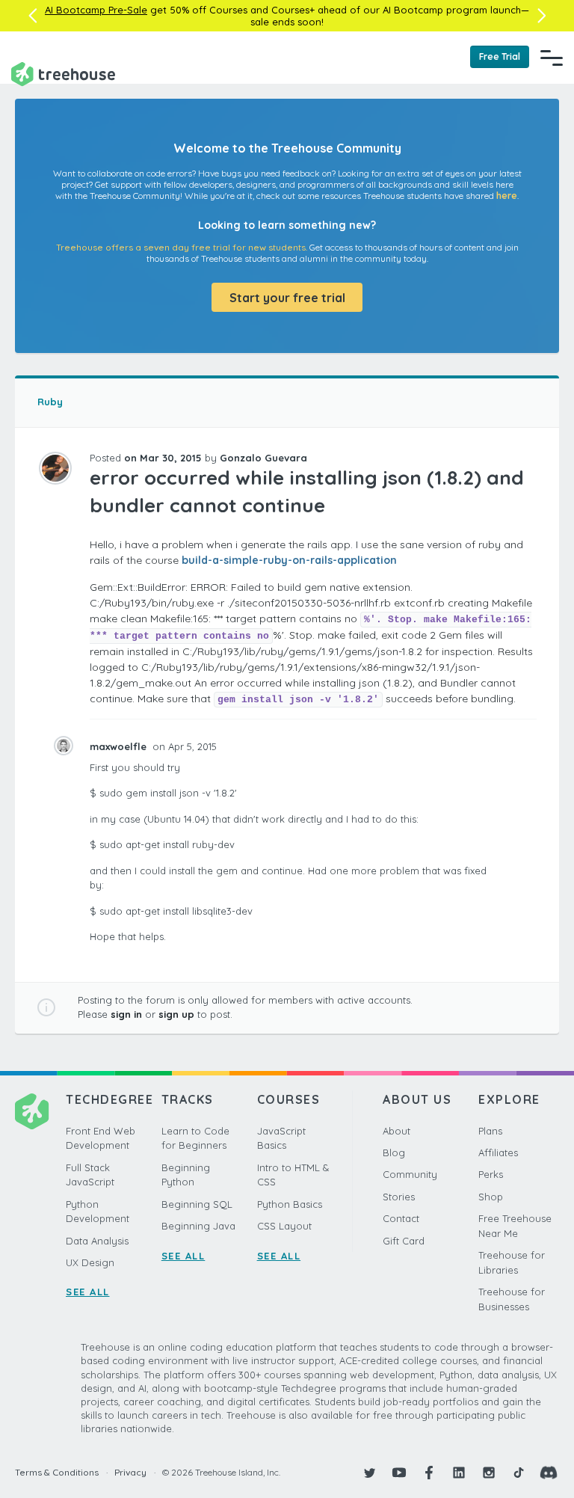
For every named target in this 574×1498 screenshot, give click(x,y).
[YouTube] (399, 1472)
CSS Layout (284, 1226)
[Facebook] (429, 1472)
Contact (401, 1218)
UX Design (90, 1262)
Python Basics (289, 1204)
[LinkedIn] (458, 1472)
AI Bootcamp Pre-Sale (96, 10)
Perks (490, 1174)
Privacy (130, 1472)
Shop (490, 1197)
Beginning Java (198, 1226)
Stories (399, 1197)
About (396, 1131)
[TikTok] (518, 1472)
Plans (490, 1131)
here (506, 195)
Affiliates (498, 1152)
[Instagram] (488, 1472)
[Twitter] (369, 1472)
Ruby (50, 402)
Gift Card (404, 1241)
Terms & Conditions (57, 1472)
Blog (394, 1152)
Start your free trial (287, 297)
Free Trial (499, 56)
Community (410, 1174)
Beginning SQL (196, 1204)
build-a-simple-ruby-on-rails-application (289, 560)
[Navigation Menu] (551, 57)
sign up (176, 1014)
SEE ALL (88, 1292)
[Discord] (548, 1472)
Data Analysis (97, 1241)
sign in (126, 1014)
